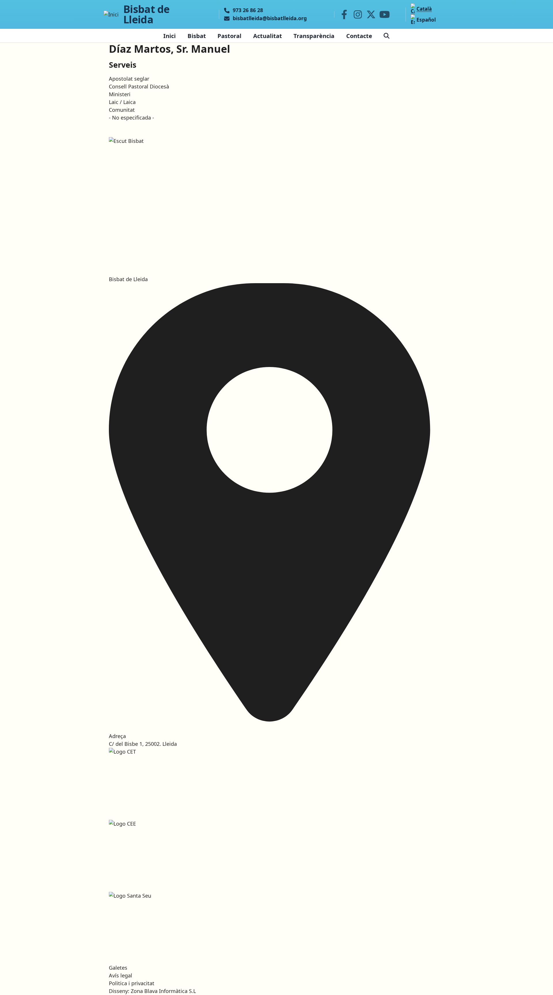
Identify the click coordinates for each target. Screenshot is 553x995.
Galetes (118, 967)
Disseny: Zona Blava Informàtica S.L (152, 991)
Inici (169, 36)
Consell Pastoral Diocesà (139, 86)
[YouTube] (384, 14)
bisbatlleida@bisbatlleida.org (270, 18)
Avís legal (120, 975)
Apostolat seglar (129, 78)
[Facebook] (344, 14)
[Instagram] (358, 14)
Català (424, 8)
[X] (371, 14)
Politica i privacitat (131, 983)
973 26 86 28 (248, 10)
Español (426, 19)
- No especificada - (131, 117)
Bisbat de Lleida (146, 14)
